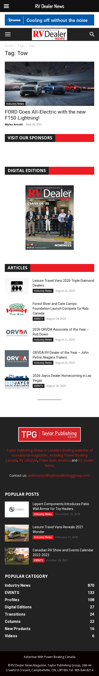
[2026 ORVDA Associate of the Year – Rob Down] (17, 335)
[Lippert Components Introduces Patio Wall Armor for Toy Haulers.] (17, 509)
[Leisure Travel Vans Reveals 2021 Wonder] (17, 533)
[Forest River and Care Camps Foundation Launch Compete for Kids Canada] (17, 309)
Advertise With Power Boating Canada (49, 657)
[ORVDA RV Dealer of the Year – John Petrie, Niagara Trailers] (17, 358)
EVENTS (38, 318)
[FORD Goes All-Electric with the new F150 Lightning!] (49, 84)
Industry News (15, 103)
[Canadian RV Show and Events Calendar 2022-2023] (17, 556)
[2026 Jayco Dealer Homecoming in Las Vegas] (17, 381)
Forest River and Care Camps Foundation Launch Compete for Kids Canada (61, 308)
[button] (7, 34)
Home (9, 46)
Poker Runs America (55, 460)
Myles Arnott (14, 124)
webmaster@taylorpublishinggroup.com (59, 475)
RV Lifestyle (28, 460)
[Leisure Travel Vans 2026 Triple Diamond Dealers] (17, 286)
